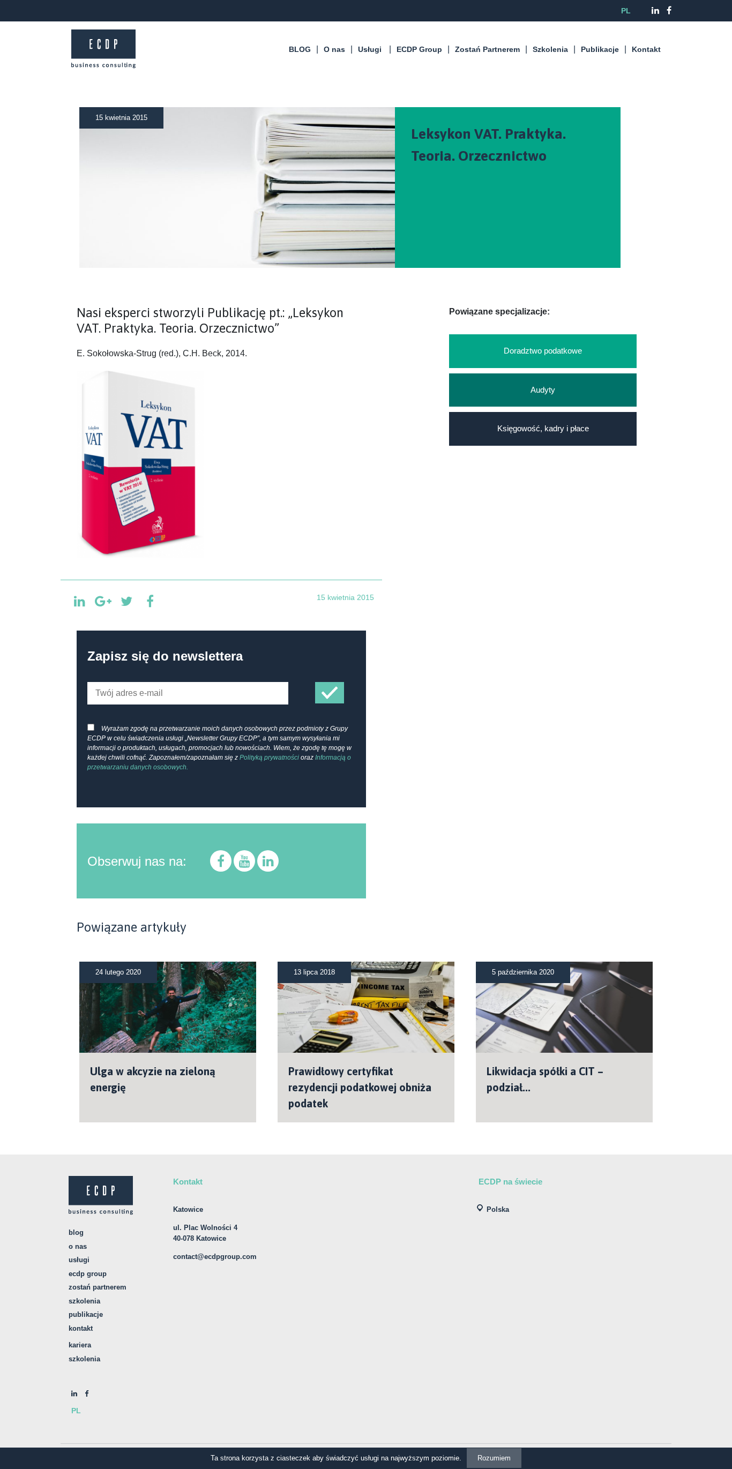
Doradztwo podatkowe (543, 350)
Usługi (370, 49)
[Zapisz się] (329, 693)
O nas (334, 49)
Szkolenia (550, 49)
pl (626, 10)
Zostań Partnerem (487, 49)
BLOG (300, 49)
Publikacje (600, 49)
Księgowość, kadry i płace (543, 428)
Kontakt (646, 49)
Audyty (543, 389)
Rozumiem (494, 1458)
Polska (498, 1209)
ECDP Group (419, 49)
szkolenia (84, 1359)
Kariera (80, 1345)
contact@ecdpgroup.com (215, 1257)
